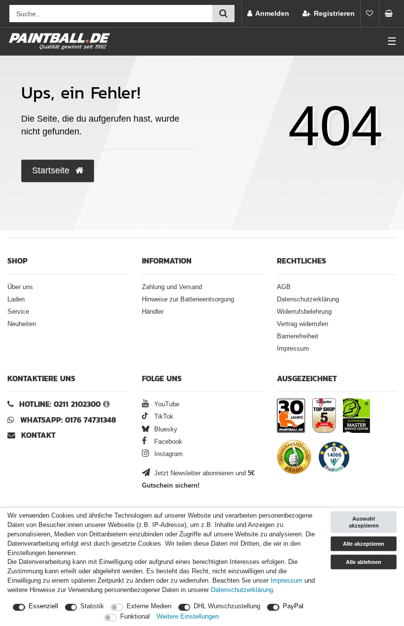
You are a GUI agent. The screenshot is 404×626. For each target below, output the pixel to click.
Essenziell (43, 606)
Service (18, 311)
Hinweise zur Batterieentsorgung (188, 299)
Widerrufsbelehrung (304, 311)
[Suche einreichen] (223, 13)
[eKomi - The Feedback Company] (294, 458)
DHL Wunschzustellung (227, 606)
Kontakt (38, 435)
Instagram (167, 454)
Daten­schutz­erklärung (242, 590)
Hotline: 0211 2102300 (60, 404)
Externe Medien (149, 606)
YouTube (165, 404)
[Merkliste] (369, 13)
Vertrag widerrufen (302, 324)
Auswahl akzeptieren (364, 522)
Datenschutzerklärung (308, 299)
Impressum (293, 348)
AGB (284, 287)
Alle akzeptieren (363, 544)
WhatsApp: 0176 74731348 (68, 420)
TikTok (162, 416)
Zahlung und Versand (172, 287)
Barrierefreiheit (297, 336)
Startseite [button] (52, 170)
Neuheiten (21, 324)
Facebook (167, 441)
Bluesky (164, 429)
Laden (16, 299)
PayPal (293, 606)
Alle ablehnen (363, 562)
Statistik (92, 606)
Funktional (135, 616)
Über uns (20, 287)
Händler (153, 311)
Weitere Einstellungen (188, 616)
